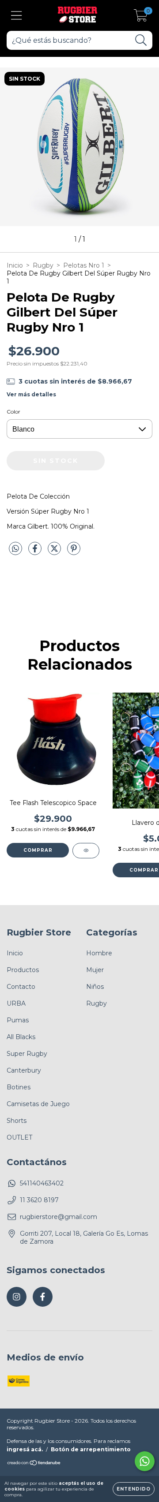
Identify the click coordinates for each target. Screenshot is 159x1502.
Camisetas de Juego (38, 1104)
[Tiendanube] (34, 1464)
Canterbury (24, 1070)
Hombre (99, 953)
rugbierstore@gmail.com (58, 1217)
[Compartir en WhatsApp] (15, 549)
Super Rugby (27, 1054)
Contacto (21, 987)
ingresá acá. (25, 1449)
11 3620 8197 (39, 1200)
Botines (18, 1087)
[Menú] (16, 16)
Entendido (134, 1489)
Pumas (18, 1020)
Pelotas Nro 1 (83, 265)
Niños (95, 987)
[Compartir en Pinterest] (73, 552)
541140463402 (42, 1183)
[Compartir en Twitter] (55, 552)
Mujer (95, 970)
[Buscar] (141, 40)
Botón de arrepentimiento (91, 1449)
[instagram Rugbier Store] (16, 1297)
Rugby (43, 265)
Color (13, 411)
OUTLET (19, 1137)
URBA (16, 1003)
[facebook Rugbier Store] (43, 1297)
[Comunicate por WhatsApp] (145, 1461)
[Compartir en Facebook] (35, 552)
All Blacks (21, 1037)
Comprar (38, 850)
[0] (140, 18)
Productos (23, 970)
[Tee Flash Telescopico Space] (85, 850)
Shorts (16, 1121)
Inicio (15, 265)
